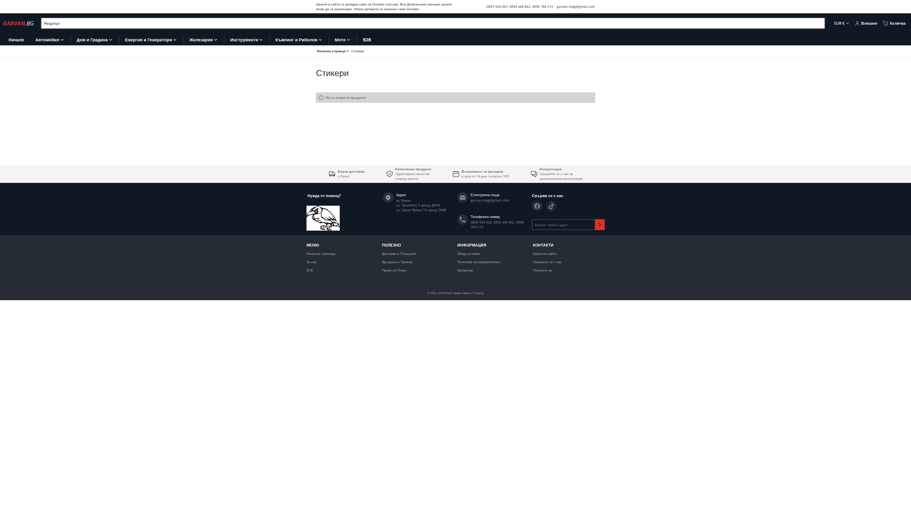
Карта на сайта (544, 253)
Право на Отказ (394, 270)
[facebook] (537, 206)
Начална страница (321, 253)
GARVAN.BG (444, 293)
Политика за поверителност (479, 262)
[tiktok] (551, 206)
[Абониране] (600, 224)
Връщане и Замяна (397, 262)
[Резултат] (819, 23)
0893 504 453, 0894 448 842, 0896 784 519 (520, 6)
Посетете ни (542, 270)
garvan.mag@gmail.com (576, 6)
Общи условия (468, 253)
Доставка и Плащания (399, 253)
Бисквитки (465, 270)
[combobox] (433, 23)
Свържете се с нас (547, 262)
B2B (310, 270)
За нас (312, 262)
